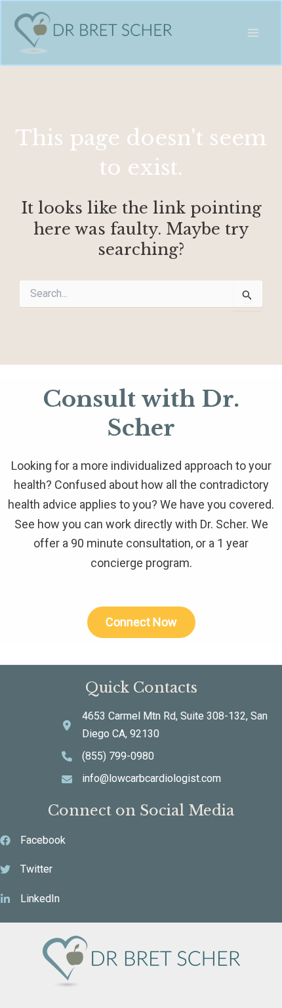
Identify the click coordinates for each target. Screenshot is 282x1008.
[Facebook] (33, 840)
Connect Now (141, 622)
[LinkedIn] (30, 898)
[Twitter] (26, 869)
